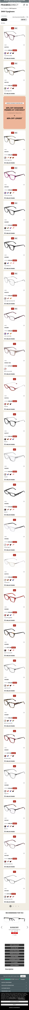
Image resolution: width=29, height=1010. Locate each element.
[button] (27, 927)
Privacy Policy (12, 997)
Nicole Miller (14, 948)
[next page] (18, 906)
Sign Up (23, 976)
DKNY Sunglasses (14, 945)
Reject (14, 1004)
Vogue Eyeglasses (14, 950)
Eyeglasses (6, 8)
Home (2, 8)
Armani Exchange (14, 953)
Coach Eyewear (14, 965)
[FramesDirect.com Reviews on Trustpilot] (14, 979)
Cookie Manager (21, 999)
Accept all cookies (14, 1001)
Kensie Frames (14, 956)
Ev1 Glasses (14, 962)
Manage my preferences (14, 1007)
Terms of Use (21, 997)
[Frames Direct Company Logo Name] (9, 4)
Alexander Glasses (14, 959)
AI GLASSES (4, 16)
